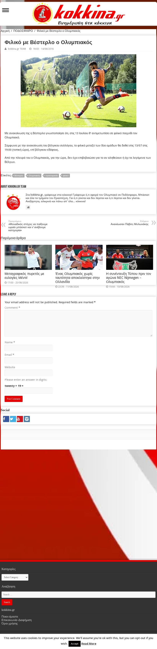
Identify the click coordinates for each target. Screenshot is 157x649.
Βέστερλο (18, 175)
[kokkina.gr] (78, 13)
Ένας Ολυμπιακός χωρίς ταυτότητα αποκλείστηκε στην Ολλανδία (77, 278)
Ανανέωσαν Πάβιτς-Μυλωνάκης (130, 223)
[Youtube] (20, 419)
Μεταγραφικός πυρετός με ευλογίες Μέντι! (24, 276)
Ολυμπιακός (34, 175)
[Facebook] (6, 419)
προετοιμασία (51, 175)
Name (10, 342)
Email (9, 355)
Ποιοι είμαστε (10, 616)
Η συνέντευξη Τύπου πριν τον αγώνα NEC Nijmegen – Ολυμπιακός (128, 278)
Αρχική (5, 31)
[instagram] (27, 419)
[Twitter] (13, 419)
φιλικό (66, 175)
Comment (12, 307)
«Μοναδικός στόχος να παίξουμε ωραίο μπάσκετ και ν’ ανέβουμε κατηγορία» (27, 226)
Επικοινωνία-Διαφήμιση (17, 620)
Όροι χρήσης (10, 623)
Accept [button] (74, 643)
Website (10, 367)
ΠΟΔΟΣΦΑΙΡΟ (23, 31)
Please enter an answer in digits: (26, 379)
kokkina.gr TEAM (17, 48)
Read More (88, 643)
